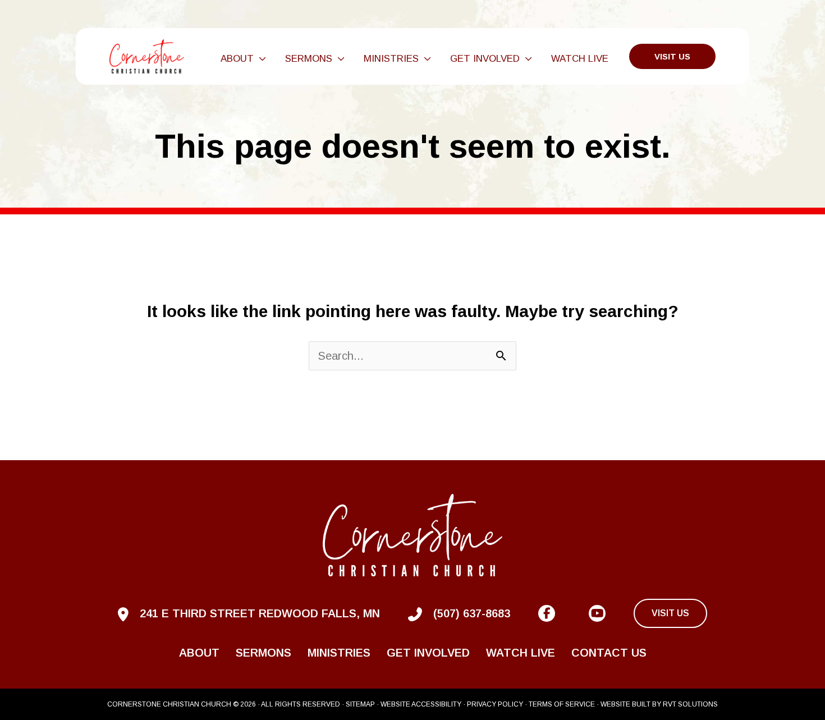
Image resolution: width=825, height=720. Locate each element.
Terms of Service (562, 704)
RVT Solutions (690, 704)
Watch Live (520, 652)
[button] (260, 59)
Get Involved (428, 652)
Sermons (263, 652)
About (199, 652)
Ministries (339, 652)
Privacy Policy (495, 704)
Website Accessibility (421, 704)
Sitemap (360, 704)
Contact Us (609, 652)
